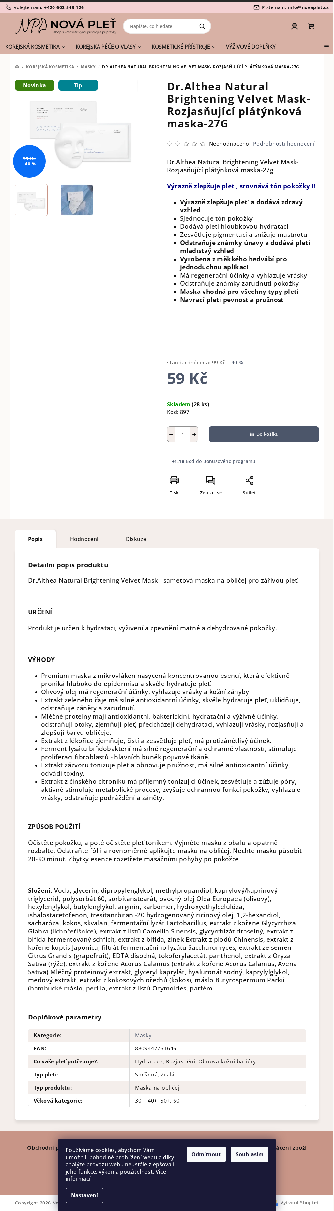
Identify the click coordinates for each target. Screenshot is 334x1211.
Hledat (201, 26)
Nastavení (84, 1195)
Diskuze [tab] (136, 539)
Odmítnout (206, 1154)
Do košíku (267, 434)
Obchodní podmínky (55, 1147)
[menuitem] (35, 46)
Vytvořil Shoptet (300, 1202)
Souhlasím (250, 1154)
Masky (143, 1035)
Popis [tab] (35, 539)
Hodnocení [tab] (84, 539)
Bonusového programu (229, 461)
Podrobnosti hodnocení (283, 143)
